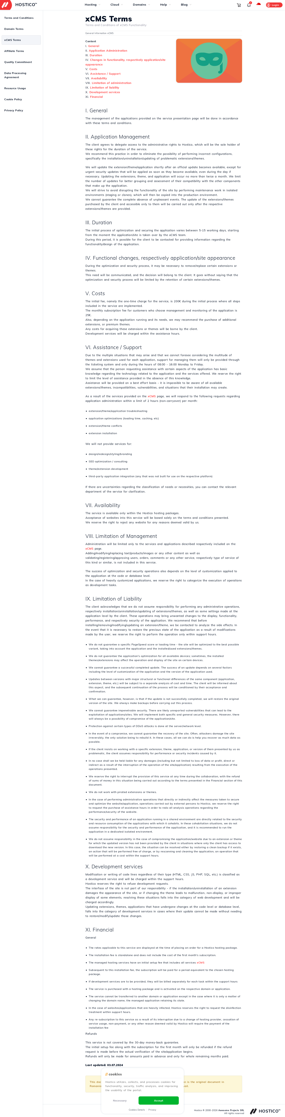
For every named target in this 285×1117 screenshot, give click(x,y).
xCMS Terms (12, 40)
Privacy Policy (13, 110)
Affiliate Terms (14, 51)
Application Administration (108, 50)
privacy (152, 1109)
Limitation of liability (104, 87)
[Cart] (239, 5)
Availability (99, 78)
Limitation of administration (111, 83)
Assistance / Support (105, 73)
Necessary (120, 1100)
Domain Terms (13, 29)
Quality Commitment (18, 62)
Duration (96, 55)
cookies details (137, 1109)
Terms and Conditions (18, 17)
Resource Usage (15, 88)
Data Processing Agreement (15, 75)
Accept (158, 1100)
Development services (104, 92)
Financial (96, 96)
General (93, 46)
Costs (93, 69)
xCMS (152, 396)
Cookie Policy (13, 99)
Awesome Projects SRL (231, 1110)
